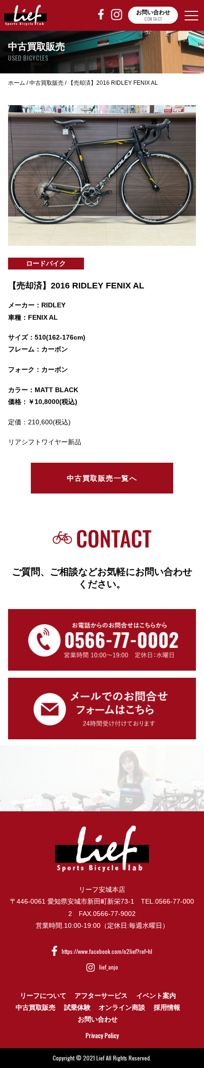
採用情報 (167, 1007)
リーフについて (43, 995)
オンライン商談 (122, 1007)
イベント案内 (156, 995)
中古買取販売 (36, 1007)
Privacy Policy (102, 1035)
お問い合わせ (98, 1019)
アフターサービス (101, 995)
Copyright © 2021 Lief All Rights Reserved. (102, 1058)
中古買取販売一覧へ (102, 478)
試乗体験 (77, 1007)
